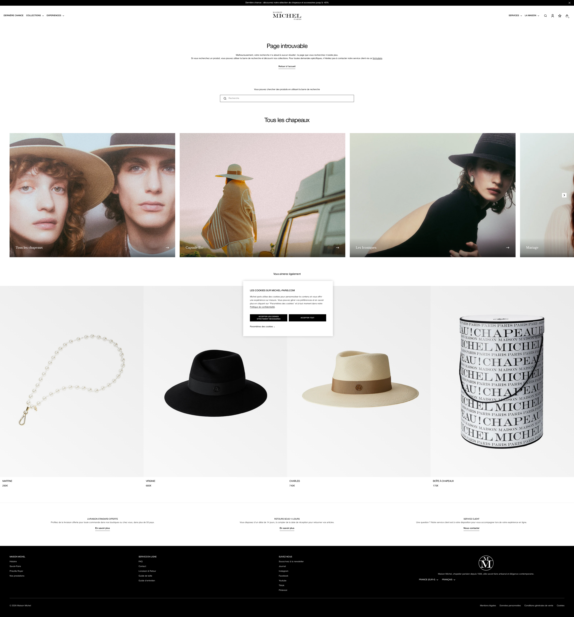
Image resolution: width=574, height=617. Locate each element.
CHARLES (294, 481)
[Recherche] (545, 16)
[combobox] (287, 98)
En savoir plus (102, 528)
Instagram (283, 571)
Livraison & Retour (147, 571)
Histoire (13, 562)
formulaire (377, 58)
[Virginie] (215, 381)
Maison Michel (24, 606)
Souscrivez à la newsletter (291, 562)
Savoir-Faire (15, 566)
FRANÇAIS (447, 580)
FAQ (141, 562)
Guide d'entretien (147, 581)
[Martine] (72, 381)
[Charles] (358, 381)
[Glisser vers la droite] (564, 195)
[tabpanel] (287, 387)
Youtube (282, 581)
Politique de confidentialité (262, 307)
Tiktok (281, 586)
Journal (282, 566)
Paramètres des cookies (261, 327)
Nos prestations (17, 576)
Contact (142, 566)
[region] (288, 308)
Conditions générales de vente (538, 606)
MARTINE (7, 481)
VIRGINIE (150, 481)
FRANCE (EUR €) (427, 580)
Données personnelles (510, 606)
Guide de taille (145, 576)
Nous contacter (471, 528)
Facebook (283, 576)
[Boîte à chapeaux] (502, 381)
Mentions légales (488, 606)
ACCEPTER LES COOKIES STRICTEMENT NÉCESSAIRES (268, 318)
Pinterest (283, 590)
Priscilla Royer (16, 571)
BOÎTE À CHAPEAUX (443, 481)
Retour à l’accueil (286, 67)
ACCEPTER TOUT (307, 318)
